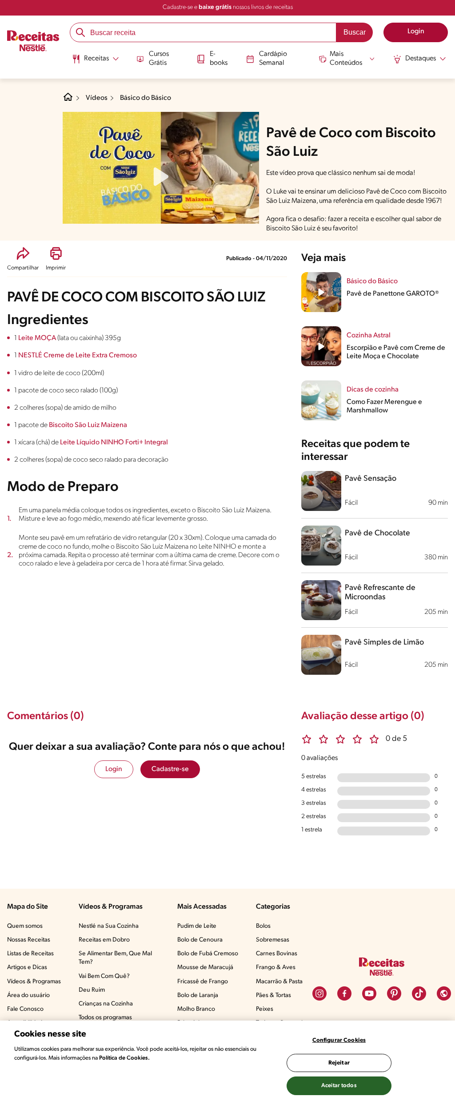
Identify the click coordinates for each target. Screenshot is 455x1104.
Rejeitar (339, 1063)
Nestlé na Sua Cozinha (109, 926)
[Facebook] (344, 993)
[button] (23, 259)
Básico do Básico (145, 98)
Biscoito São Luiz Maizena (88, 425)
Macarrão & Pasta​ (279, 981)
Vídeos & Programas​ (34, 981)
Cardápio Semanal (273, 58)
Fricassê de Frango (202, 981)
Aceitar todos (339, 1085)
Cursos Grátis (159, 58)
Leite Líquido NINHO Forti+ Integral (114, 442)
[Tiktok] (419, 993)
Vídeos (97, 98)
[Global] (444, 993)
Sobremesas (272, 940)
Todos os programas (105, 1017)
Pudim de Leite (196, 926)
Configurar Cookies (339, 1040)
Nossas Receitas (28, 940)
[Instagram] (319, 993)
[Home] (68, 100)
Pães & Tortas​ (273, 995)
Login (113, 769)
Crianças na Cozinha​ (106, 1004)
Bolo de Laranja (197, 995)
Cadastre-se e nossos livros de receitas (228, 7)
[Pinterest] (394, 993)
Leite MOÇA (37, 338)
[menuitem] (95, 62)
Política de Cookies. (124, 1058)
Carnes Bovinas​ (276, 953)
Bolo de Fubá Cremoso (207, 953)
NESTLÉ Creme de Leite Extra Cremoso (77, 355)
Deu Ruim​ (92, 990)
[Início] (33, 42)
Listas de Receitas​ (30, 953)
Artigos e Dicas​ (27, 967)
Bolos (263, 926)
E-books (219, 58)
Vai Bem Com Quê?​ (104, 976)
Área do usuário (28, 995)
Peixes (264, 1009)
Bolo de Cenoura (200, 940)
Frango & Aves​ (275, 967)
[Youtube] (369, 993)
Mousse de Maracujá (205, 967)
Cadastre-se (170, 769)
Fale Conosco (25, 1009)
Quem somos (25, 926)
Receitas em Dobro (104, 940)
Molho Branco (196, 1009)
